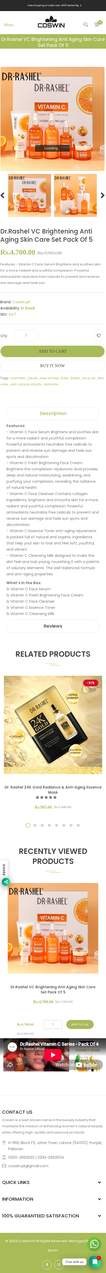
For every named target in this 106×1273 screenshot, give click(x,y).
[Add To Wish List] (99, 336)
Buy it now (52, 365)
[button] (46, 797)
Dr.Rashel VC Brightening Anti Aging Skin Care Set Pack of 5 (53, 989)
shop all (88, 378)
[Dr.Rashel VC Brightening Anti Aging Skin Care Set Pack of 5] (29, 195)
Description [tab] (53, 413)
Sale (64, 378)
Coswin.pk (21, 302)
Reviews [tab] (53, 626)
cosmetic (18, 378)
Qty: (4, 335)
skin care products (26, 384)
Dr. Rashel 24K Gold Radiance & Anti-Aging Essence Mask (53, 790)
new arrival (49, 378)
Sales (75, 378)
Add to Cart (53, 351)
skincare (51, 384)
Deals (33, 378)
